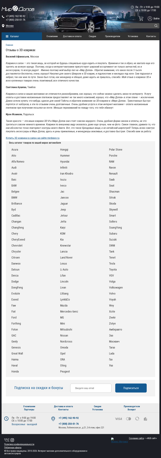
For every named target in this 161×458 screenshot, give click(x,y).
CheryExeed (18, 239)
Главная (9, 45)
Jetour (64, 215)
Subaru (113, 233)
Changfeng (17, 227)
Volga (112, 281)
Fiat (13, 311)
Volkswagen (116, 287)
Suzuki (113, 239)
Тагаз (112, 347)
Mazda (63, 305)
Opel (62, 353)
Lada (111, 353)
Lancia (63, 251)
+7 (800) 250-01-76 (15, 19)
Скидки (92, 36)
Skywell (113, 209)
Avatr (14, 173)
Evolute (15, 293)
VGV (111, 275)
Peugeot (65, 371)
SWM (112, 245)
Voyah (112, 299)
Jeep (63, 209)
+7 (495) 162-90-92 (15, 16)
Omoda (64, 347)
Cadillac (15, 215)
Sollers (113, 221)
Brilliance (16, 203)
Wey (111, 305)
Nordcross (66, 341)
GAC (13, 335)
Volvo (112, 293)
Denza (14, 275)
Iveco (63, 185)
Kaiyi (62, 227)
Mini (62, 323)
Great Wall (17, 353)
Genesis (16, 347)
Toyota (113, 269)
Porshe (113, 155)
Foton (14, 329)
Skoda (112, 203)
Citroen (15, 257)
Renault (113, 173)
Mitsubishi (66, 329)
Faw (13, 305)
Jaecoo (64, 197)
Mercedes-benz (69, 311)
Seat (111, 185)
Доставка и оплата (72, 36)
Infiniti (63, 167)
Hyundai (64, 161)
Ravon (112, 167)
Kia (62, 239)
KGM (62, 233)
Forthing (16, 323)
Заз (111, 335)
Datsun (15, 269)
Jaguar (64, 203)
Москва (10, 25)
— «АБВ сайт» (143, 438)
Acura (14, 149)
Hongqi (64, 149)
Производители (112, 36)
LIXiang (64, 293)
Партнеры (29, 409)
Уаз (111, 365)
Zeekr (112, 317)
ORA (62, 359)
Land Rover (66, 257)
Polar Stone (115, 149)
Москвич (114, 341)
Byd (13, 209)
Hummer (65, 155)
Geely (14, 341)
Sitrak (112, 197)
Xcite (112, 311)
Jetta (63, 221)
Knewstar (65, 245)
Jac (62, 191)
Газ (111, 359)
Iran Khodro (66, 173)
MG (62, 317)
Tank (111, 251)
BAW (14, 185)
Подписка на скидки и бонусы (39, 388)
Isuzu (63, 179)
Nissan (64, 335)
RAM (111, 161)
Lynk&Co (65, 299)
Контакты (151, 36)
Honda (15, 371)
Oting (63, 365)
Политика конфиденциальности (19, 444)
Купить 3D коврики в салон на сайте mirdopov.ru (32, 138)
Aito (13, 155)
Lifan (63, 275)
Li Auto (64, 269)
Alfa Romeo (17, 161)
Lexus (63, 263)
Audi (14, 167)
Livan (63, 287)
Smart (112, 215)
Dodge (15, 281)
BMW (14, 197)
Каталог (14, 36)
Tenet (112, 257)
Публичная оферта (12, 447)
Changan (16, 221)
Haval (14, 365)
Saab (112, 179)
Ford (14, 317)
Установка (133, 36)
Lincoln (64, 281)
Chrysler (16, 251)
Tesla (112, 263)
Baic (13, 179)
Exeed (14, 299)
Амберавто (115, 329)
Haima (14, 359)
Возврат (132, 409)
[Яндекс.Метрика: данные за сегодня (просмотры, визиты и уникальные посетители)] (119, 440)
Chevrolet (16, 245)
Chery (14, 233)
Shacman (114, 191)
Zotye (112, 323)
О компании (52, 36)
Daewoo (15, 263)
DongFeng (17, 287)
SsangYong (115, 227)
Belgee (15, 191)
